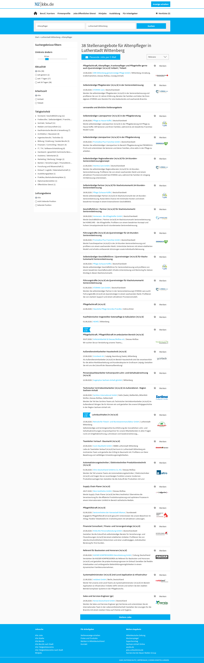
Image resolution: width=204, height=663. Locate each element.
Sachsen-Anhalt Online (135, 644)
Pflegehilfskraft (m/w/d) (94, 507)
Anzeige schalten (161, 4)
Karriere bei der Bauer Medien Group (141, 653)
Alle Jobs (39, 635)
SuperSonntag (132, 641)
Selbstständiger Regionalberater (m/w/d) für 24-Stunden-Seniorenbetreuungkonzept (110, 159)
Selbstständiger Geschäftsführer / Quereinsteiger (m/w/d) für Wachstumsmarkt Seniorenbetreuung (115, 257)
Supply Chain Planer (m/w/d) (96, 486)
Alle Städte (39, 638)
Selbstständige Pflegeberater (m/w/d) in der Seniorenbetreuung (113, 85)
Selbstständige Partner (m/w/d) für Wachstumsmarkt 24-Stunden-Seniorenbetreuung (114, 186)
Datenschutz (130, 660)
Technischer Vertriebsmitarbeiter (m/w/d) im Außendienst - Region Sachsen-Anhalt (114, 389)
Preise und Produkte (89, 638)
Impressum (142, 660)
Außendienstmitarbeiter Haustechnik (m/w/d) (105, 351)
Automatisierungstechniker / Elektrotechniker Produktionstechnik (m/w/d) (114, 463)
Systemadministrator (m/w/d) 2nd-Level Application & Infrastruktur (115, 574)
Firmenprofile (63, 13)
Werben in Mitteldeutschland (92, 641)
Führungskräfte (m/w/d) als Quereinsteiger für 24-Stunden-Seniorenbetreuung (111, 234)
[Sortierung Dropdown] (166, 56)
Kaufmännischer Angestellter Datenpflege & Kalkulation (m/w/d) (113, 316)
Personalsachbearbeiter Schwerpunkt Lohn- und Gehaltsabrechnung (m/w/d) (115, 374)
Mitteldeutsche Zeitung (135, 635)
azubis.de (130, 647)
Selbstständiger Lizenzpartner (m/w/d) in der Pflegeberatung (112, 115)
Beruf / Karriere (47, 13)
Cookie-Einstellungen (158, 660)
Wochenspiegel (132, 638)
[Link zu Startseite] (45, 4)
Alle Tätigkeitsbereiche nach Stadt (49, 650)
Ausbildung (114, 13)
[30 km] (47, 59)
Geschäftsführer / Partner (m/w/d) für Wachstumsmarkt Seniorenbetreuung (109, 210)
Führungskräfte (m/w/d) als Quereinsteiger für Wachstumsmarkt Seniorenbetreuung (113, 281)
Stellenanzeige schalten (90, 635)
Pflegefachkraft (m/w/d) (94, 304)
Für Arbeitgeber (130, 13)
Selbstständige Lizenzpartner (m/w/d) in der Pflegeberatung (111, 137)
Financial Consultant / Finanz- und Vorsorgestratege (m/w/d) (111, 526)
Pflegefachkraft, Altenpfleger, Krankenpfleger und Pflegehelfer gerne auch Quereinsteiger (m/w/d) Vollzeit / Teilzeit (115, 66)
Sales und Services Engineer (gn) (98, 596)
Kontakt (84, 644)
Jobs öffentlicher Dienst (84, 13)
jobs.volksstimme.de (134, 650)
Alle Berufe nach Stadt (44, 644)
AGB (121, 660)
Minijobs (103, 13)
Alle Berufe (39, 641)
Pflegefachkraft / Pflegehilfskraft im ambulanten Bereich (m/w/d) (113, 334)
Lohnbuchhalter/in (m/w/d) (105, 414)
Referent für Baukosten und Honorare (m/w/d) (105, 550)
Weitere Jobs (125, 617)
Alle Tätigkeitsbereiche (44, 647)
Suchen (151, 26)
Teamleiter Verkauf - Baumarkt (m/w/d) (101, 441)
